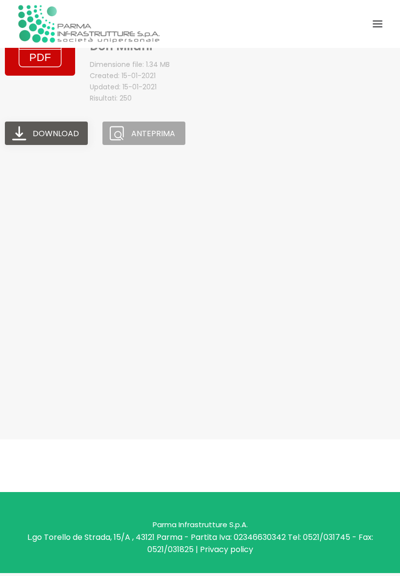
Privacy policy (226, 549)
